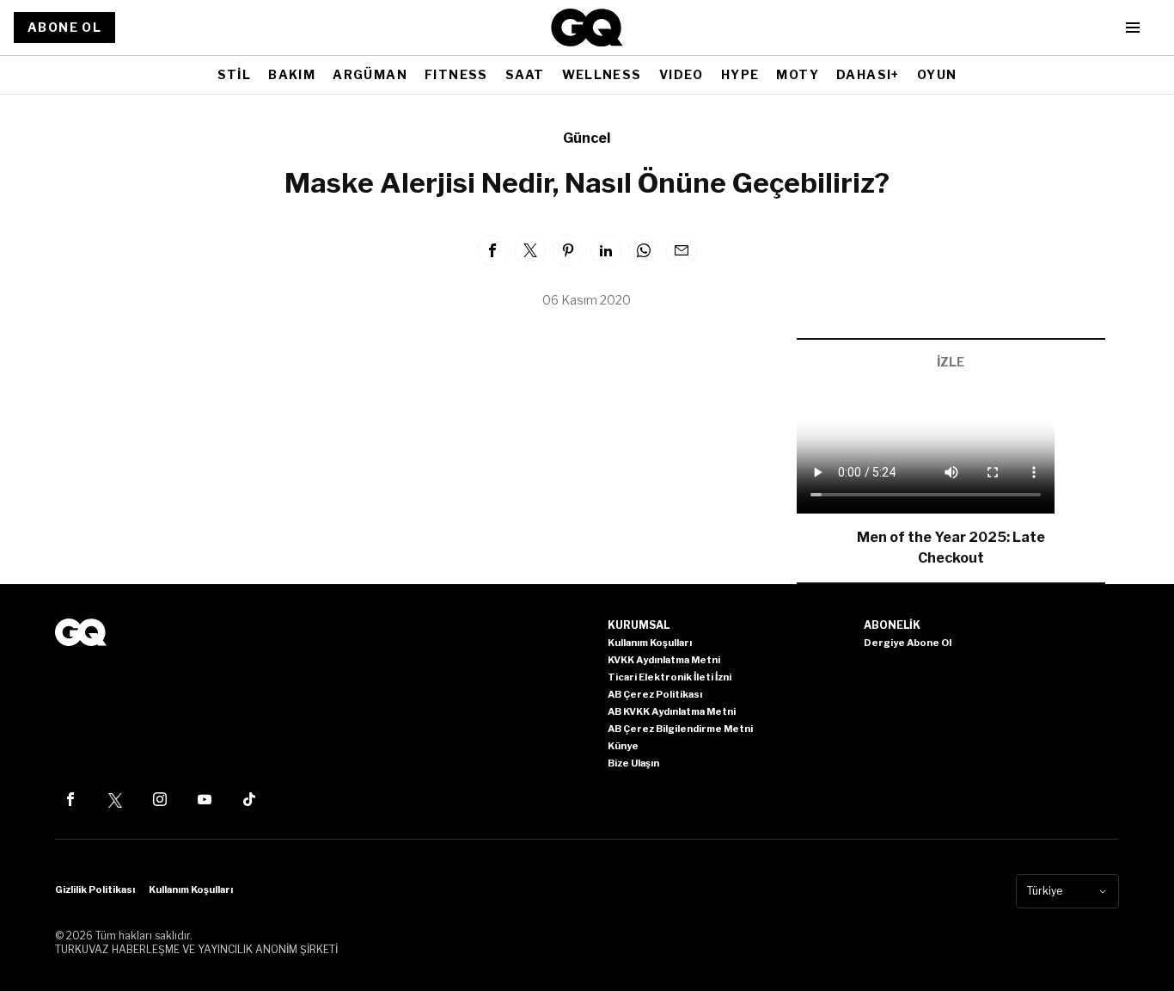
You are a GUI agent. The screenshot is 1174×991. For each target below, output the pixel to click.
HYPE (740, 74)
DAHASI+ (868, 74)
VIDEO (681, 74)
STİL (234, 74)
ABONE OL (64, 27)
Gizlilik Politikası (95, 889)
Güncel (586, 138)
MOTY (797, 74)
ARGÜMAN (370, 74)
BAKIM (291, 74)
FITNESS (456, 74)
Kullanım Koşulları (191, 889)
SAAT (525, 74)
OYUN (937, 74)
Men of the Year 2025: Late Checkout (951, 547)
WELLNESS (602, 74)
